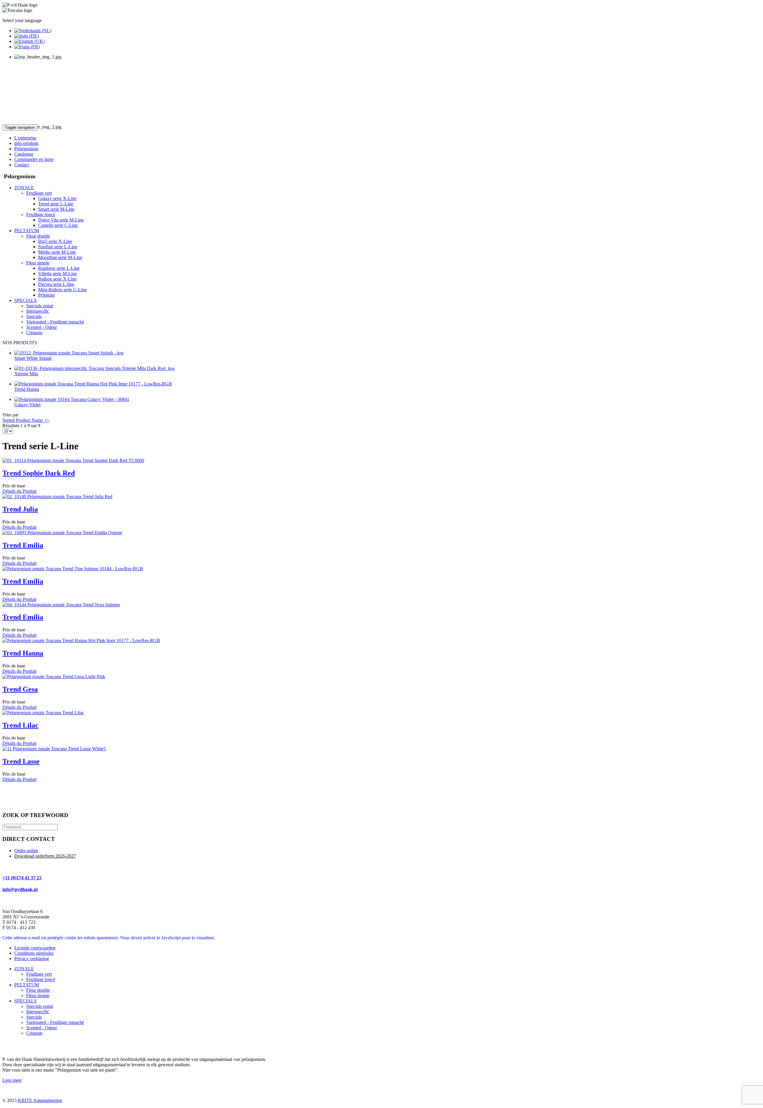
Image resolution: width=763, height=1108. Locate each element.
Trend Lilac (20, 725)
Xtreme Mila (26, 373)
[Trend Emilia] (62, 532)
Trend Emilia (22, 545)
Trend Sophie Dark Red (38, 473)
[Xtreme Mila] (94, 368)
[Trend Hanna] (93, 383)
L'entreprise (25, 137)
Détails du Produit (19, 491)
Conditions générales (34, 953)
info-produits (26, 143)
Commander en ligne (34, 159)
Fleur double (38, 990)
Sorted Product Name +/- (25, 420)
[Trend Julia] (57, 496)
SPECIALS (25, 1000)
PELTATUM (26, 984)
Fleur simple (37, 995)
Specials (34, 1016)
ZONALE (24, 968)
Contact (21, 164)
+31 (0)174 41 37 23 (21, 877)
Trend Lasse (21, 761)
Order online (26, 850)
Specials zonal (39, 1006)
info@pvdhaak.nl (20, 889)
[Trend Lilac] (43, 712)
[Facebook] (7, 1045)
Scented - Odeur (41, 1027)
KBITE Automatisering (40, 1100)
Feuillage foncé (40, 979)
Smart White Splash (33, 358)
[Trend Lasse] (54, 748)
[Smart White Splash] (69, 352)
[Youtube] (18, 1045)
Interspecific (37, 1011)
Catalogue (23, 153)
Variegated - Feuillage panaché (55, 1022)
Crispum (34, 1033)
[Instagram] (30, 1045)
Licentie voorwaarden (34, 947)
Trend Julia (20, 509)
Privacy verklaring (31, 958)
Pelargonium (26, 148)
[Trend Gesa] (53, 676)
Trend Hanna (26, 389)
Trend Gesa (20, 689)
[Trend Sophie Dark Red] (73, 460)
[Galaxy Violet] (71, 399)
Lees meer (12, 1080)
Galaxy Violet (27, 404)
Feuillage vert (39, 974)
